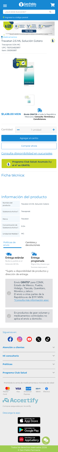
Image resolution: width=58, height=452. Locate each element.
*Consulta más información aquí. (31, 300)
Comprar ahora (29, 146)
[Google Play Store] (29, 430)
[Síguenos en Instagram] (20, 340)
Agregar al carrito (29, 138)
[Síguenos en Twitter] (38, 340)
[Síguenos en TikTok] (48, 340)
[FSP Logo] (27, 5)
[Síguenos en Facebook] (10, 340)
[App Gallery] (29, 439)
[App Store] (29, 420)
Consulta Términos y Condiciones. (44, 117)
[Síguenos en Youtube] (29, 340)
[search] (50, 12)
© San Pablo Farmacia (29, 450)
